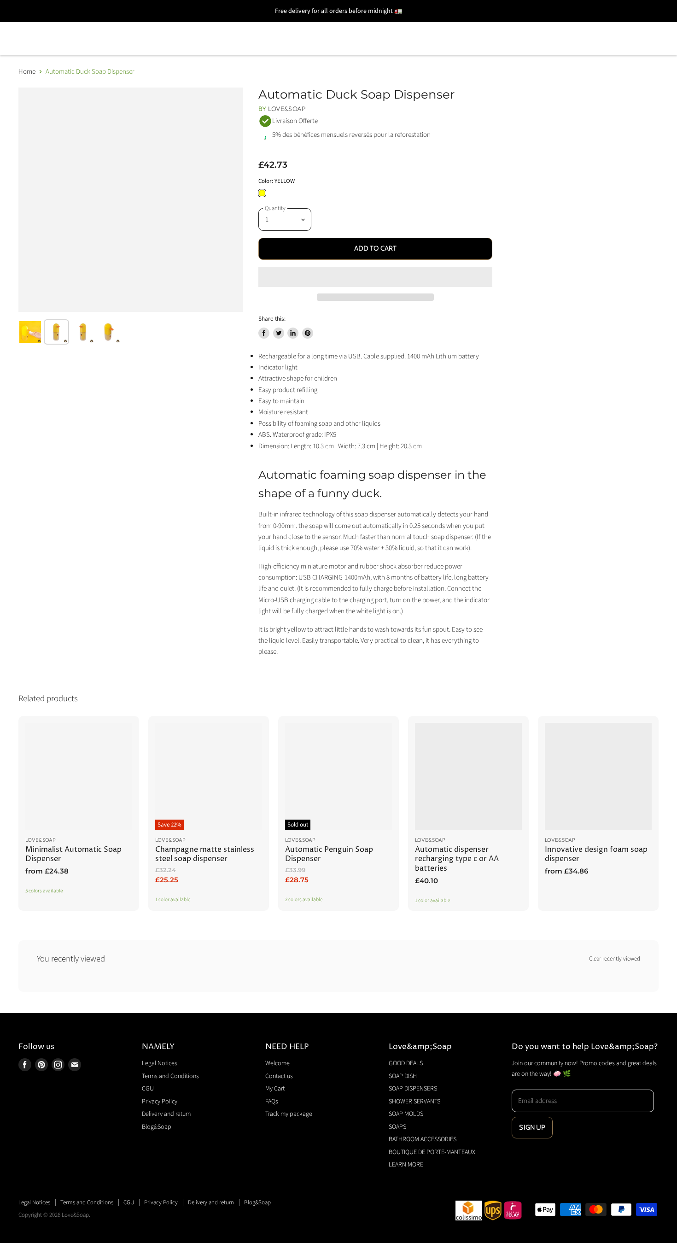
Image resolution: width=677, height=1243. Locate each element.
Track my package (288, 1114)
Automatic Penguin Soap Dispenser (329, 854)
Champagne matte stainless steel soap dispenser (204, 854)
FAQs (271, 1101)
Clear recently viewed (614, 959)
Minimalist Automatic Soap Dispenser (73, 854)
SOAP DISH (112, 25)
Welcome (277, 1063)
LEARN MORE (187, 52)
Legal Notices (159, 1063)
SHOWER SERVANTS (278, 25)
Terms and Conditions (170, 1076)
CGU (148, 1088)
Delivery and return (166, 1114)
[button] (375, 277)
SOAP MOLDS (361, 25)
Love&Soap (287, 109)
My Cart (275, 1088)
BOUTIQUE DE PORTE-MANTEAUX (82, 52)
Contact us (279, 1076)
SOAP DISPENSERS (187, 25)
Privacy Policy (159, 1101)
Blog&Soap (156, 1127)
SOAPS (419, 25)
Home (26, 72)
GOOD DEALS (45, 25)
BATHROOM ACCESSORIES (502, 25)
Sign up (532, 1127)
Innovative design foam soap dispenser (596, 854)
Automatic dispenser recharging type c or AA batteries (457, 859)
